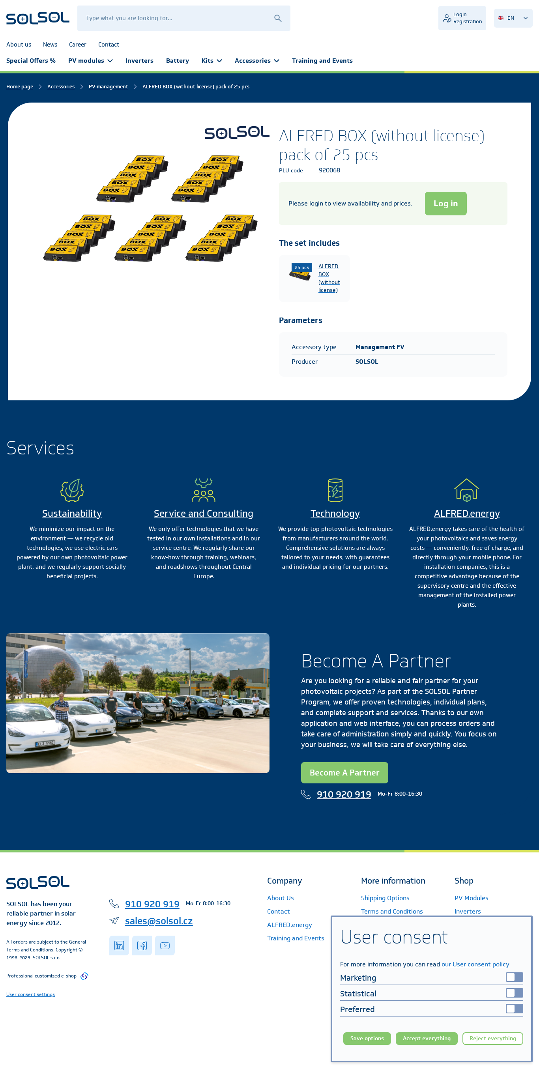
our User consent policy (475, 964)
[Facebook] (142, 945)
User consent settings (30, 994)
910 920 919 (344, 794)
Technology (335, 513)
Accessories (253, 60)
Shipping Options (385, 898)
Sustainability (72, 513)
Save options (367, 1038)
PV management (108, 86)
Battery (177, 60)
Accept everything (427, 1038)
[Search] (278, 18)
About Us (280, 898)
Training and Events (322, 60)
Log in (446, 203)
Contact (278, 911)
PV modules (86, 60)
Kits (207, 60)
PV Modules (471, 898)
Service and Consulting (203, 513)
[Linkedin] (119, 945)
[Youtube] (165, 945)
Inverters (139, 60)
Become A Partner (345, 772)
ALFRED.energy (467, 513)
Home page (19, 86)
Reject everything (493, 1038)
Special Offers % (31, 60)
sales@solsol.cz (159, 920)
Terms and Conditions (392, 911)
